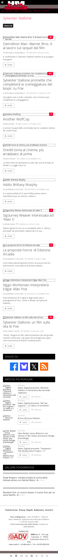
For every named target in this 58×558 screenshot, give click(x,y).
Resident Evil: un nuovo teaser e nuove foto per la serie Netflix (29, 493)
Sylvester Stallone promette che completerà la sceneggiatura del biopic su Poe (27, 84)
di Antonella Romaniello (14, 53)
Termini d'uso (11, 510)
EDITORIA (21, 385)
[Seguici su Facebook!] (14, 366)
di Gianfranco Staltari (13, 189)
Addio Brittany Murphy (20, 184)
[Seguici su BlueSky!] (24, 366)
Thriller (36, 11)
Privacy (22, 510)
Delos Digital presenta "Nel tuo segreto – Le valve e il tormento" (34, 404)
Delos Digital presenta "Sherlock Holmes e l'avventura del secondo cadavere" (34, 390)
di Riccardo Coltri (11, 331)
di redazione (8, 124)
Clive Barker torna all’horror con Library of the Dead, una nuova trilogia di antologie (36, 435)
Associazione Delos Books (27, 524)
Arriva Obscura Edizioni (29, 418)
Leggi (9, 65)
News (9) (8, 25)
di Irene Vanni (9, 224)
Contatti (49, 510)
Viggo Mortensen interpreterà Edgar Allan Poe (26, 287)
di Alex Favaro (9, 159)
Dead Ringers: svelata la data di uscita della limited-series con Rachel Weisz (25, 479)
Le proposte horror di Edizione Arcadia (26, 252)
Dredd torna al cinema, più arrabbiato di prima (23, 151)
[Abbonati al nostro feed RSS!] (44, 366)
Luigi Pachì (45, 11)
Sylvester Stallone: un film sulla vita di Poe (26, 324)
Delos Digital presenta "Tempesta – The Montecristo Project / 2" (35, 449)
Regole (29, 510)
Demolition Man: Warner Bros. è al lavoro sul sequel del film (27, 45)
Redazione (39, 510)
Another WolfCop (16, 119)
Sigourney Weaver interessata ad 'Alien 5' (28, 217)
